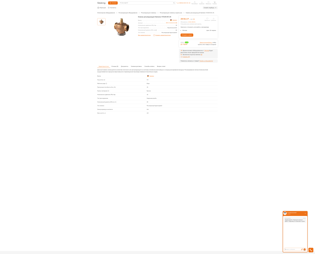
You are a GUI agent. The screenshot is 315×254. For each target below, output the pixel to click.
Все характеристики (144, 35)
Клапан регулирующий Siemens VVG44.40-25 (200, 13)
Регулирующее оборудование (128, 13)
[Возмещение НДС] (194, 19)
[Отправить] (305, 249)
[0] (207, 18)
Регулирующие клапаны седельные (171, 13)
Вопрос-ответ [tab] (161, 66)
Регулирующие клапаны (148, 13)
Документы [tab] (124, 66)
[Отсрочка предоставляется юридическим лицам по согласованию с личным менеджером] (201, 55)
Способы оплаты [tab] (149, 66)
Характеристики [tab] (104, 66)
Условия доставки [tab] (136, 66)
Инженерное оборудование (106, 13)
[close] (305, 213)
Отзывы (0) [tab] (114, 66)
